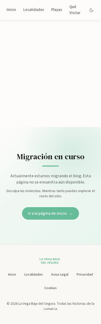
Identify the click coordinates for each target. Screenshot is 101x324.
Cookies (50, 288)
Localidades (33, 9)
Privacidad (85, 274)
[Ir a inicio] (6, 10)
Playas (56, 9)
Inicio (11, 9)
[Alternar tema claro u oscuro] (91, 10)
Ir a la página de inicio (50, 213)
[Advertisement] (50, 73)
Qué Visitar (74, 10)
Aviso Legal (59, 274)
